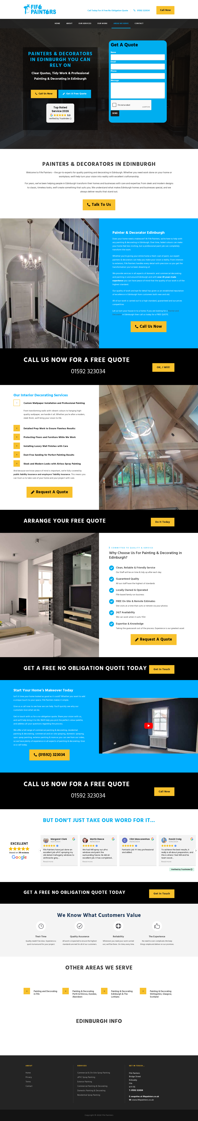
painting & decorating (69, 741)
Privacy (29, 1077)
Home (57, 23)
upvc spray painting (22, 737)
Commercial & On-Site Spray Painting (93, 1072)
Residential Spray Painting (88, 1095)
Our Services (85, 23)
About (69, 23)
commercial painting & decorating (51, 730)
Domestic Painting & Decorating (91, 1090)
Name (113, 52)
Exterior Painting (84, 1081)
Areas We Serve (121, 23)
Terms (28, 1081)
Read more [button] (48, 861)
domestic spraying (75, 734)
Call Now (165, 10)
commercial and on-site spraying (50, 734)
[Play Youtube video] (148, 726)
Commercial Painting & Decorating (92, 1086)
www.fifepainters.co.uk (143, 1100)
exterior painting (40, 737)
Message (115, 80)
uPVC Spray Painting (86, 1077)
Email (113, 61)
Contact (139, 23)
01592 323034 (88, 372)
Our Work (102, 23)
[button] (196, 851)
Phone (114, 71)
